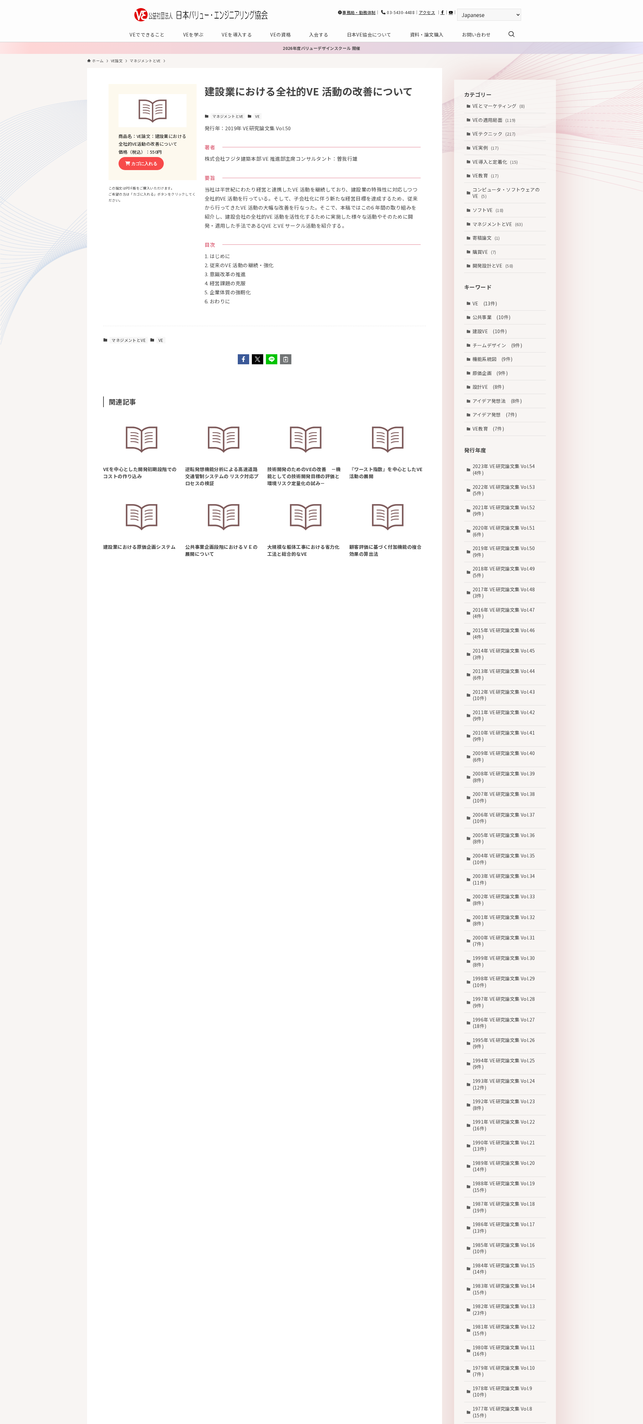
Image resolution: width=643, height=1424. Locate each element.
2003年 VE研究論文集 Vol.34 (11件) (506, 879)
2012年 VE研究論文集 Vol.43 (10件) (506, 694)
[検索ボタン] (511, 34)
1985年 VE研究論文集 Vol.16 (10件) (506, 1248)
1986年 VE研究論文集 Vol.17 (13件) (506, 1227)
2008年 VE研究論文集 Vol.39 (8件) (506, 776)
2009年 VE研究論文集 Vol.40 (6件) (506, 756)
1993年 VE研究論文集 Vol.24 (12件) (506, 1084)
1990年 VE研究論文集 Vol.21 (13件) (506, 1145)
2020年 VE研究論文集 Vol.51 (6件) (506, 531)
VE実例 (486, 147)
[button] (243, 359)
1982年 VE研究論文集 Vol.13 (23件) (506, 1309)
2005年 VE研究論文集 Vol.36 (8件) (506, 838)
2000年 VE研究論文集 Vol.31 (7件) (506, 941)
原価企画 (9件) (490, 373)
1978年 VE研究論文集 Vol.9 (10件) (505, 1391)
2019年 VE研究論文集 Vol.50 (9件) (506, 551)
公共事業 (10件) (492, 317)
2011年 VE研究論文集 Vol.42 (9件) (506, 715)
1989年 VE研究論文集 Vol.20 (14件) (506, 1166)
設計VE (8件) (488, 386)
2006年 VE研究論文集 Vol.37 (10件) (506, 818)
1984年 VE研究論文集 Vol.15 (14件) (506, 1268)
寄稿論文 (486, 237)
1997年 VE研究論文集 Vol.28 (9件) (506, 1002)
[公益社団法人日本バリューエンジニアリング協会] (201, 14)
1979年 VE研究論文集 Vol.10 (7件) (506, 1371)
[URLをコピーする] (285, 359)
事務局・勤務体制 (358, 12)
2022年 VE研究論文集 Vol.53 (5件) (506, 490)
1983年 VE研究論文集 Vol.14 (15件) (506, 1289)
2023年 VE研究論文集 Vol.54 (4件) (506, 469)
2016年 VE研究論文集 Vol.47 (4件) (506, 613)
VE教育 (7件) (488, 428)
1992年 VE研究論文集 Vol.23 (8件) (506, 1104)
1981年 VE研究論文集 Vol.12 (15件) (506, 1330)
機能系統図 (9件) (493, 359)
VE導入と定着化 (495, 161)
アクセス (427, 12)
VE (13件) (485, 303)
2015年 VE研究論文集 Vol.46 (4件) (506, 633)
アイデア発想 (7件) (495, 414)
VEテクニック (494, 133)
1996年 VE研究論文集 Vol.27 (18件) (506, 1022)
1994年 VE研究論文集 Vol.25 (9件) (506, 1063)
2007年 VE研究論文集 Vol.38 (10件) (506, 797)
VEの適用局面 (494, 120)
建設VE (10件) (490, 331)
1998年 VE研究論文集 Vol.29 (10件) (506, 981)
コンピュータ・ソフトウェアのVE (506, 193)
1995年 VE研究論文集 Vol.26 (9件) (506, 1043)
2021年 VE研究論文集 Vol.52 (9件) (506, 510)
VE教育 (486, 175)
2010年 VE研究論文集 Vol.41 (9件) (506, 736)
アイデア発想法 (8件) (497, 400)
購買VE (484, 251)
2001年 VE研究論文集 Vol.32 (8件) (506, 920)
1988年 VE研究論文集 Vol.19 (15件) (506, 1186)
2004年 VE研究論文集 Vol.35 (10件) (506, 859)
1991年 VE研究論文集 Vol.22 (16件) (506, 1125)
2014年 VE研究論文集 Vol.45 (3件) (506, 654)
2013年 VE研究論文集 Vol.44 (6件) (506, 674)
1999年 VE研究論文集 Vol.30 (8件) (506, 961)
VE (257, 116)
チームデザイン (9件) (497, 345)
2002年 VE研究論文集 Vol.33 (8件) (506, 899)
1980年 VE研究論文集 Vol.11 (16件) (506, 1350)
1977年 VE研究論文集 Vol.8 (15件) (505, 1412)
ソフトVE (488, 210)
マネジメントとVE (227, 116)
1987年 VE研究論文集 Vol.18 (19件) (506, 1207)
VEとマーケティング (499, 105)
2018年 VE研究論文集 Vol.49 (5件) (506, 572)
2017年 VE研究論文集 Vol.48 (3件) (506, 592)
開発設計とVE (493, 265)
